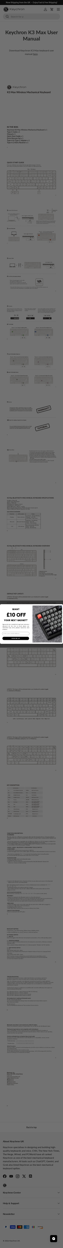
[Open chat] (53, 1238)
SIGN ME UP (16, 638)
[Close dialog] (61, 606)
